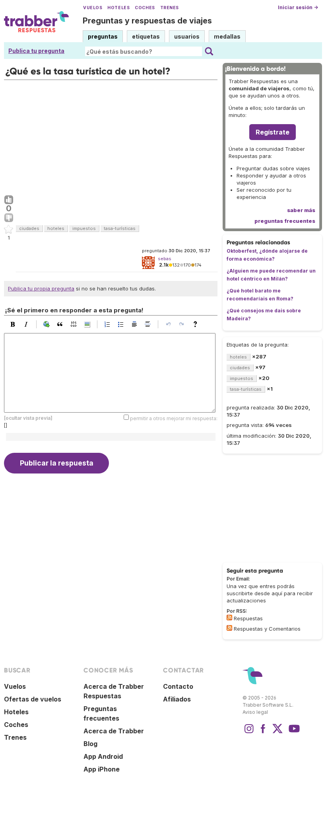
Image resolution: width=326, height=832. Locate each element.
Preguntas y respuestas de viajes (147, 20)
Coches (145, 7)
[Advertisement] (110, 135)
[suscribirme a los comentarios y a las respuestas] (229, 628)
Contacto (178, 686)
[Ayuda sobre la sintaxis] (197, 324)
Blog (90, 744)
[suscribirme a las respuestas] (229, 617)
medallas (227, 36)
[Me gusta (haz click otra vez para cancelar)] (9, 200)
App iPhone (101, 769)
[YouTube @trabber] (293, 733)
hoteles (55, 228)
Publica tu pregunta (36, 50)
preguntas (103, 36)
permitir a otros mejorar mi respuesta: (173, 418)
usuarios (187, 36)
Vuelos (92, 7)
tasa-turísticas (120, 228)
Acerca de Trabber (113, 731)
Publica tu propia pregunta (41, 288)
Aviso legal (255, 712)
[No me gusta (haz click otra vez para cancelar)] (9, 218)
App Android (103, 756)
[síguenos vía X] (277, 733)
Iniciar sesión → (298, 7)
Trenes (169, 7)
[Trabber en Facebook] (263, 733)
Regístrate (272, 132)
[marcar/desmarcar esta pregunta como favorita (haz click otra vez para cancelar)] (9, 229)
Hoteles (118, 7)
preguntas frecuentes (284, 221)
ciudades (29, 228)
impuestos (84, 228)
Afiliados (177, 699)
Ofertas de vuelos (32, 699)
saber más (301, 210)
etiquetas (146, 36)
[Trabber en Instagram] (249, 733)
